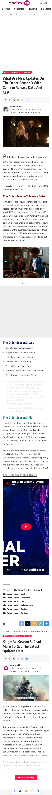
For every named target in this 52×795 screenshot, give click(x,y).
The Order (18, 590)
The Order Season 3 (33, 590)
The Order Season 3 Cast (14, 594)
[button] (5, 3)
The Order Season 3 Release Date (18, 605)
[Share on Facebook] (9, 100)
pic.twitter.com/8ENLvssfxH (19, 403)
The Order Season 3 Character (16, 597)
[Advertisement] (26, 43)
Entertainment (11, 72)
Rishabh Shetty (15, 106)
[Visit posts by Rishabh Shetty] (6, 109)
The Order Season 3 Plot (14, 601)
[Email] (18, 100)
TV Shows (25, 72)
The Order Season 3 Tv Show (15, 613)
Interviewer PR (15, 665)
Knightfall (24, 706)
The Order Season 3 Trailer (15, 609)
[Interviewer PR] (18, 3)
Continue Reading (26, 777)
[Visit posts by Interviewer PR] (6, 668)
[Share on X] (14, 100)
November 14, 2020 (15, 411)
